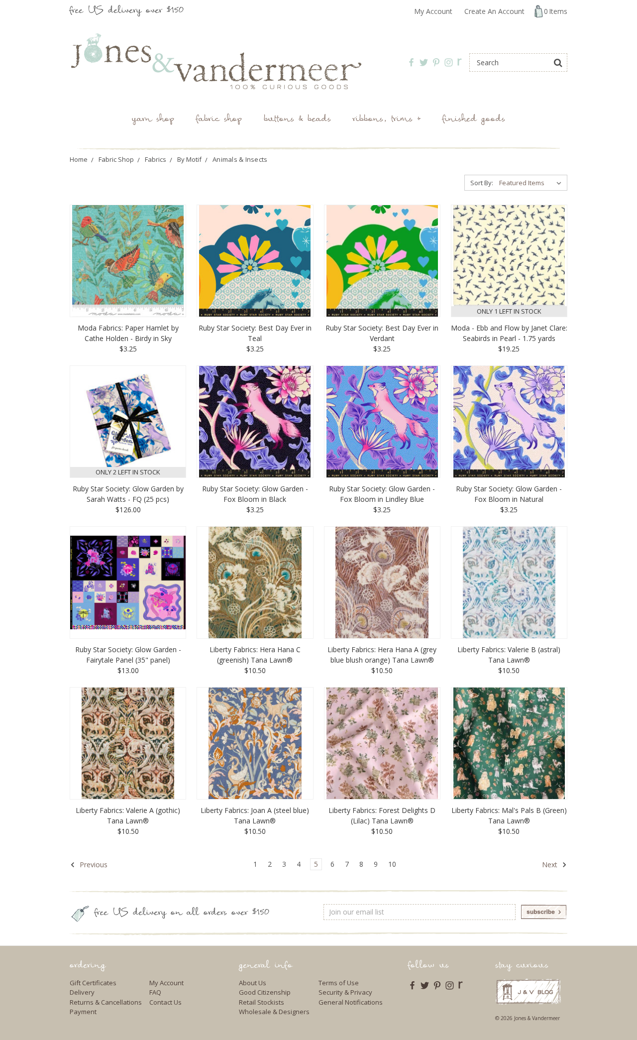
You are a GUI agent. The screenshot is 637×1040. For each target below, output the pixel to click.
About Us (252, 982)
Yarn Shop (153, 120)
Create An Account (494, 11)
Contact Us (165, 1002)
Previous (92, 864)
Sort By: (481, 182)
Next (550, 864)
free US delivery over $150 (127, 11)
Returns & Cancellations (106, 1002)
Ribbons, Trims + (387, 120)
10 (392, 864)
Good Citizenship (265, 992)
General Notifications (350, 1002)
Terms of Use (338, 982)
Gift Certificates (93, 982)
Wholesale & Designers (274, 1011)
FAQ (155, 992)
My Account (433, 11)
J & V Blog (528, 991)
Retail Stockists (261, 1002)
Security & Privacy (345, 992)
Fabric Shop (219, 120)
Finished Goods (473, 120)
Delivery (82, 992)
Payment (83, 1011)
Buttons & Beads (297, 120)
